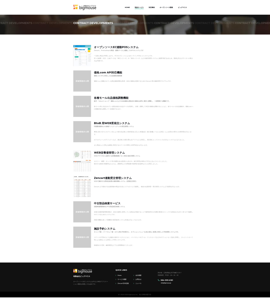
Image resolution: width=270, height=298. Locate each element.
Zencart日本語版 (123, 283)
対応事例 (152, 7)
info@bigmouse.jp (166, 283)
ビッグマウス (182, 7)
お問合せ (138, 279)
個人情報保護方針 (145, 294)
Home (127, 7)
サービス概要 (122, 279)
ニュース (138, 283)
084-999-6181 (167, 280)
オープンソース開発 (166, 7)
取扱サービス (139, 7)
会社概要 (138, 275)
